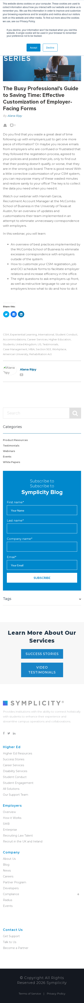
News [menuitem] (7, 870)
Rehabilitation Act (40, 354)
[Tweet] (6, 314)
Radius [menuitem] (7, 900)
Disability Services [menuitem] (15, 771)
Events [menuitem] (8, 906)
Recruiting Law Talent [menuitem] (18, 835)
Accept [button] (33, 47)
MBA (32, 349)
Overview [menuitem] (9, 812)
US (39, 344)
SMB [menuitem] (6, 824)
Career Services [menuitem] (13, 765)
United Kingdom (26, 344)
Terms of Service (30, 993)
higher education (60, 339)
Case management (15, 349)
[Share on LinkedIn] (21, 314)
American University (15, 354)
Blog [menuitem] (6, 864)
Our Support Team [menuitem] (15, 794)
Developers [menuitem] (11, 888)
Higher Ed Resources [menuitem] (17, 753)
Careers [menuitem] (8, 876)
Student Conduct (66, 334)
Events (7, 456)
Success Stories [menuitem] (13, 759)
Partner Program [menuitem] (14, 882)
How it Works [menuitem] (12, 818)
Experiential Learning (23, 334)
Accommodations (14, 339)
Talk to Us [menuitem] (9, 942)
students (8, 344)
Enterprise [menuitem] (10, 829)
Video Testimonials (42, 670)
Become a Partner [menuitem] (15, 948)
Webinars (9, 451)
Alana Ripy (14, 116)
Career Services (37, 339)
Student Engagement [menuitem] (18, 783)
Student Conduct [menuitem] (15, 777)
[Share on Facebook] (14, 314)
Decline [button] (50, 47)
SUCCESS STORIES (42, 654)
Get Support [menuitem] (11, 936)
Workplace (59, 349)
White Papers (11, 462)
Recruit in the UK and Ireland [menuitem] (22, 841)
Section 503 (43, 349)
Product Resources (15, 440)
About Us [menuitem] (9, 859)
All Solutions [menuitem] (11, 789)
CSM (6, 334)
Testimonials (50, 344)
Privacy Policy (56, 993)
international (46, 334)
